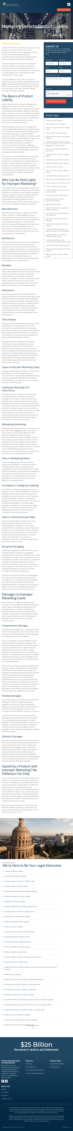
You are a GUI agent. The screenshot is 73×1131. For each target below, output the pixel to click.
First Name (49, 60)
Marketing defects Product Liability (58, 142)
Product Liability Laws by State (56, 186)
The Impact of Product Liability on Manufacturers (57, 214)
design (30, 127)
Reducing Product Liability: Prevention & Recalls (55, 200)
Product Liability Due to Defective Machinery (57, 150)
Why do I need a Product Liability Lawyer (57, 255)
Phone (61, 67)
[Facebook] (2, 1081)
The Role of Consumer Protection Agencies (57, 219)
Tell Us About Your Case (53, 75)
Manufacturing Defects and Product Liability (58, 137)
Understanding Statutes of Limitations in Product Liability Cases (58, 241)
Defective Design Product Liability (57, 163)
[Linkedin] (6, 1081)
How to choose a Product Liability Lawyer (57, 171)
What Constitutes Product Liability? (58, 245)
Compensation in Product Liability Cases (57, 155)
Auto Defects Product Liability (56, 124)
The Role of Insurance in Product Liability (57, 225)
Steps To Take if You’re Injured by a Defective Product (57, 209)
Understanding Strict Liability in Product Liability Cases (56, 235)
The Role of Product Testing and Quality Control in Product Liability (57, 230)
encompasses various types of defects (16, 111)
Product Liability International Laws (58, 183)
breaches (31, 754)
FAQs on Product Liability (54, 167)
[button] (68, 4)
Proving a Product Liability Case (56, 195)
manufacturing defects (10, 129)
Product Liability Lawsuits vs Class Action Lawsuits (57, 191)
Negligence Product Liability (55, 145)
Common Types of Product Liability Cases (58, 128)
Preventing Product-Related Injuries (58, 179)
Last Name (62, 60)
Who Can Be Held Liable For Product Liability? (58, 250)
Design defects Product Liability (56, 133)
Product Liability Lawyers (54, 120)
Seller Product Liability (53, 204)
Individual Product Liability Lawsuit (58, 176)
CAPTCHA (48, 88)
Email (47, 67)
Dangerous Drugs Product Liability (57, 160)
